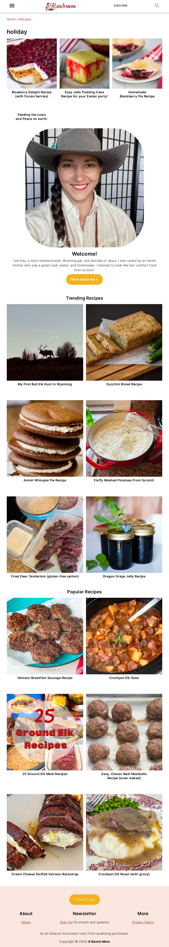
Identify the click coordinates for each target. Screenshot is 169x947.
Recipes (25, 19)
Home (11, 19)
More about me (83, 279)
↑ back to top (84, 899)
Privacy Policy (143, 922)
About (26, 922)
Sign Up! (66, 922)
